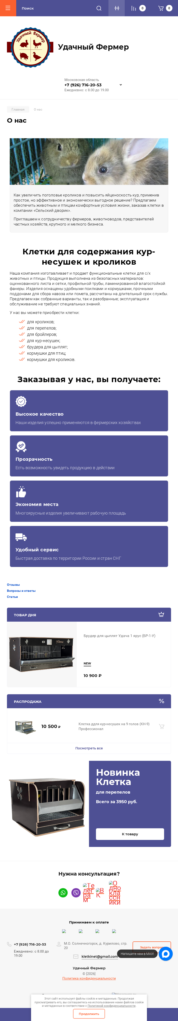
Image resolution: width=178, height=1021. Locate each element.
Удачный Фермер (93, 47)
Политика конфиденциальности (89, 978)
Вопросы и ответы (21, 591)
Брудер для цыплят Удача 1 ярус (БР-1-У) (120, 635)
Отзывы (13, 584)
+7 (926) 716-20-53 (83, 85)
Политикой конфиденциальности (112, 1006)
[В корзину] (161, 726)
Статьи (12, 597)
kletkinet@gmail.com (100, 956)
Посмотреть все (89, 748)
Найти (98, 8)
